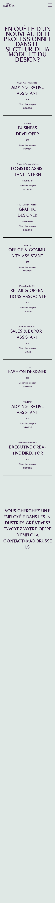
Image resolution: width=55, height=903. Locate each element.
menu (50, 5)
